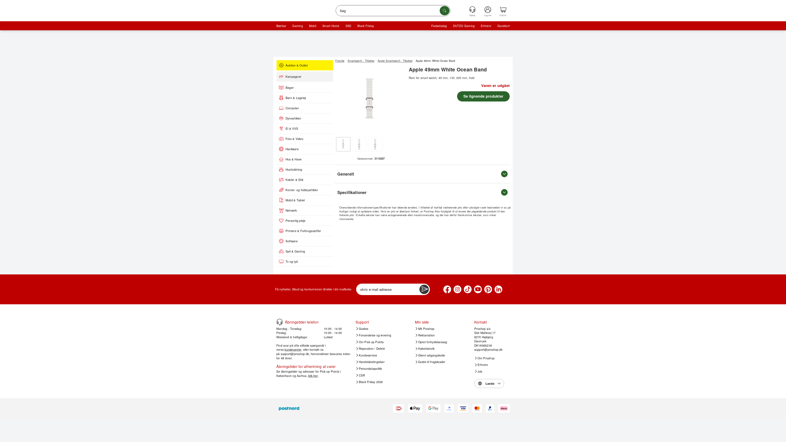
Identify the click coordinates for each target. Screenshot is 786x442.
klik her (313, 375)
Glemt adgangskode (431, 355)
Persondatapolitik (370, 368)
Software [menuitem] (292, 241)
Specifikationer (352, 192)
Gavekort (503, 26)
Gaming (297, 26)
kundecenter (293, 349)
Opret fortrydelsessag (432, 342)
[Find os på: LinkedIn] (498, 289)
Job (480, 371)
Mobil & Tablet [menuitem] (295, 200)
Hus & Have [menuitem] (294, 159)
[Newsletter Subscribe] (424, 289)
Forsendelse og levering (375, 335)
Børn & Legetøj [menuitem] (296, 98)
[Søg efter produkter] (444, 10)
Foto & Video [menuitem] (294, 139)
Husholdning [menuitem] (294, 169)
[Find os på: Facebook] (447, 289)
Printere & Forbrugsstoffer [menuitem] (303, 231)
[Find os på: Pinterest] (488, 289)
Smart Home (330, 26)
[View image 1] (343, 144)
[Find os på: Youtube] (478, 289)
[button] (369, 100)
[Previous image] (341, 101)
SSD (348, 26)
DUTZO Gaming (464, 26)
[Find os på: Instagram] (457, 289)
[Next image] (397, 101)
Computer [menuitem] (292, 108)
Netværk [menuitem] (291, 210)
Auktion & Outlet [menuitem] (297, 65)
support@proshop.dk (295, 354)
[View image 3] (375, 144)
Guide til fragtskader (431, 362)
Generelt (345, 174)
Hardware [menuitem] (292, 149)
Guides (363, 329)
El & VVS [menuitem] (292, 128)
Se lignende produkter (483, 96)
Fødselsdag (439, 26)
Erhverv (486, 26)
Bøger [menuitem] (290, 88)
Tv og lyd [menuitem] (292, 261)
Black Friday (365, 26)
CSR (362, 375)
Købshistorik (426, 348)
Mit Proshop (426, 329)
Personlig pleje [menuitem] (296, 221)
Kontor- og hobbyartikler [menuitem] (302, 190)
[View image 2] (359, 144)
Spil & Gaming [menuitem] (295, 251)
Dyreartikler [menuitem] (293, 118)
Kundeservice (368, 355)
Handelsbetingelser (372, 362)
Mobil (312, 26)
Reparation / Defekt (372, 348)
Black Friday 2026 (371, 382)
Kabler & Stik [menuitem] (294, 180)
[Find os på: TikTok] (468, 289)
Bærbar (281, 26)
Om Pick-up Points (371, 342)
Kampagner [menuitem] (293, 76)
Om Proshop (486, 358)
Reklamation (426, 335)
